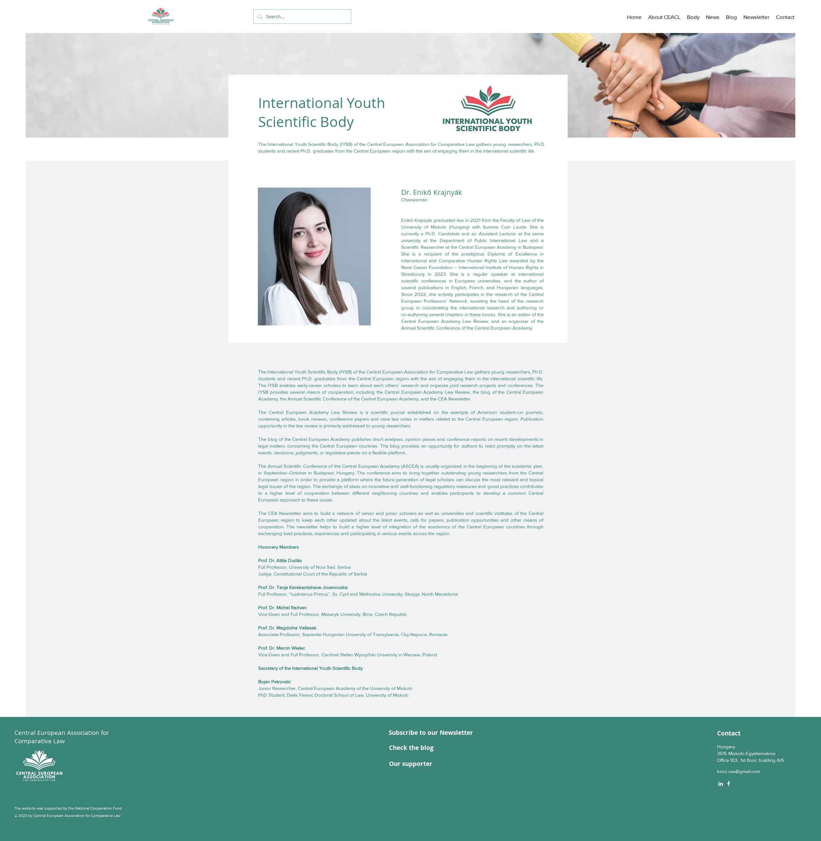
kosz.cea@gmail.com (738, 771)
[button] (664, 17)
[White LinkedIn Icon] (720, 783)
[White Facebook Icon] (728, 783)
